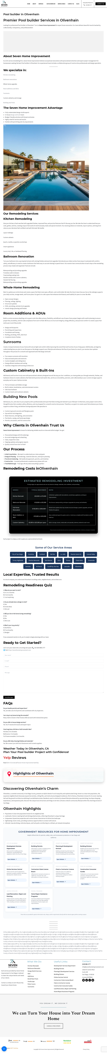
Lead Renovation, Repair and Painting (65, 989)
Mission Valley (11, 937)
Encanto (9, 934)
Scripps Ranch (33, 939)
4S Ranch (6, 932)
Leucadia (68, 934)
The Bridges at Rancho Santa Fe (90, 939)
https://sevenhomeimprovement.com (19, 650)
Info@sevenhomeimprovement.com (93, 967)
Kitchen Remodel (33, 966)
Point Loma (35, 937)
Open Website (12, 859)
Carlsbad (27, 932)
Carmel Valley (49, 932)
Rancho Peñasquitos (70, 937)
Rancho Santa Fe (81, 937)
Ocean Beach (19, 937)
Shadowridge (42, 939)
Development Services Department (64, 966)
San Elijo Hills (11, 939)
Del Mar (80, 932)
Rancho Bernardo (48, 937)
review (14, 763)
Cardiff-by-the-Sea (18, 932)
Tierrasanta (23, 941)
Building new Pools (9, 103)
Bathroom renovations (10, 79)
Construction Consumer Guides (63, 986)
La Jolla (58, 934)
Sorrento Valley (59, 939)
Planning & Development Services (64, 971)
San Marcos (19, 939)
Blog (77, 4)
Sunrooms (6, 93)
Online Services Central (61, 977)
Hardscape (31, 981)
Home (28, 4)
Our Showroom (51, 4)
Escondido (31, 934)
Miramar (80, 934)
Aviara (11, 932)
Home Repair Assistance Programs (64, 991)
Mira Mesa (75, 934)
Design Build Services (35, 971)
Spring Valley (68, 939)
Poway (41, 937)
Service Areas (61, 4)
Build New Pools (33, 979)
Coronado (74, 932)
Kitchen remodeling (9, 75)
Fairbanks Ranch (39, 934)
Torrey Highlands (32, 941)
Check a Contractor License (62, 983)
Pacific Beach (27, 937)
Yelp (37, 763)
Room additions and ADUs (11, 89)
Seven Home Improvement (26, 763)
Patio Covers (32, 984)
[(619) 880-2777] (84, 4)
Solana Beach (50, 939)
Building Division (59, 974)
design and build (16, 115)
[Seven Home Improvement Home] (4, 4)
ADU (29, 974)
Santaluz (25, 939)
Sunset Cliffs (76, 939)
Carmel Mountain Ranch (38, 932)
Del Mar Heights (87, 932)
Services (41, 4)
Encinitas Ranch (23, 934)
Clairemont (67, 932)
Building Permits (59, 969)
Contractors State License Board (63, 980)
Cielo (62, 932)
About (34, 4)
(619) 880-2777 (89, 5)
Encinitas (15, 934)
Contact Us (71, 4)
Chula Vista (57, 932)
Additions (31, 976)
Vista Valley (48, 941)
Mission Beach (88, 934)
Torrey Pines (41, 941)
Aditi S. (9, 763)
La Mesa (63, 934)
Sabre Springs (91, 937)
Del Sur (95, 932)
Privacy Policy (86, 1049)
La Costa (52, 934)
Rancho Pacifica (58, 937)
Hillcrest (47, 934)
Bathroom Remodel (34, 968)
